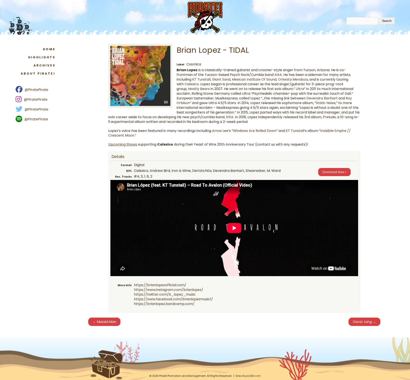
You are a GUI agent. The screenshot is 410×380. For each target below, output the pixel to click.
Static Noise (325, 102)
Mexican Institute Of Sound (254, 79)
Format (126, 165)
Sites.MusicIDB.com (248, 376)
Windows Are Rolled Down (254, 130)
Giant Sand (221, 79)
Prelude (329, 117)
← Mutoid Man (104, 321)
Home (49, 49)
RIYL (129, 171)
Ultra (300, 88)
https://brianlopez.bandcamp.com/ (164, 303)
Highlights (42, 57)
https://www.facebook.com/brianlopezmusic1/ (173, 299)
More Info (125, 285)
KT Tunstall (201, 79)
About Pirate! (38, 73)
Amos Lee (220, 130)
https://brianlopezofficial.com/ (160, 285)
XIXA (278, 74)
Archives (45, 65)
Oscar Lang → (364, 321)
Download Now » (334, 172)
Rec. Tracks (123, 176)
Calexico (191, 84)
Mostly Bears (199, 88)
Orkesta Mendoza (293, 79)
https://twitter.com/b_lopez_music (165, 294)
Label (180, 64)
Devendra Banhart (322, 98)
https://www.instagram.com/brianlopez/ (168, 289)
